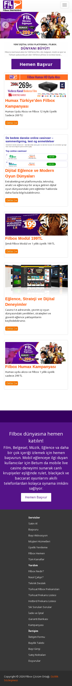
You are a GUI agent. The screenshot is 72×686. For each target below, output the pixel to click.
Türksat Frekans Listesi (42, 595)
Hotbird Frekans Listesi (42, 601)
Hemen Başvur (36, 64)
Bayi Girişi (34, 649)
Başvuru (33, 529)
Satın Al (32, 523)
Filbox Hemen (36, 553)
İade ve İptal (36, 613)
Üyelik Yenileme (38, 547)
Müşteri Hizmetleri (39, 541)
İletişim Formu (36, 637)
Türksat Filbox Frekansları (43, 589)
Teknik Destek (37, 583)
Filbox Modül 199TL (24, 238)
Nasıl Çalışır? (35, 577)
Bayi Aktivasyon (38, 535)
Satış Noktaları (37, 655)
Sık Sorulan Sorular (40, 607)
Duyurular (34, 661)
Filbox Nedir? (36, 571)
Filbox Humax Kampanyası (30, 366)
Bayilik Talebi (36, 643)
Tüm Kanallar (36, 559)
